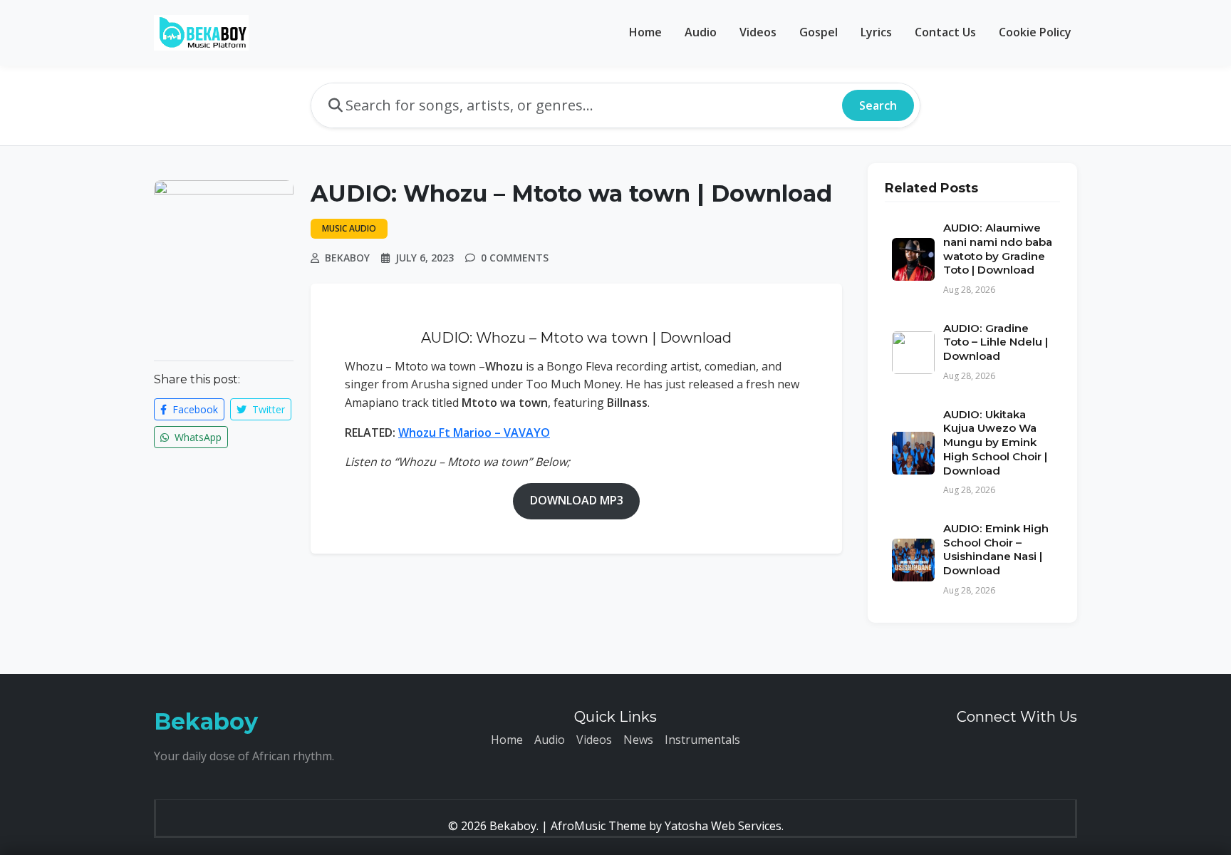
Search (878, 105)
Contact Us (945, 32)
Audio (701, 32)
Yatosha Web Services (723, 826)
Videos (757, 32)
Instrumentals (702, 739)
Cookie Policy (1035, 32)
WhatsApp (197, 437)
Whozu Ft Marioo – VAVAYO (474, 432)
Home (645, 32)
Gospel (818, 32)
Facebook (194, 409)
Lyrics (876, 32)
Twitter (267, 409)
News (638, 739)
